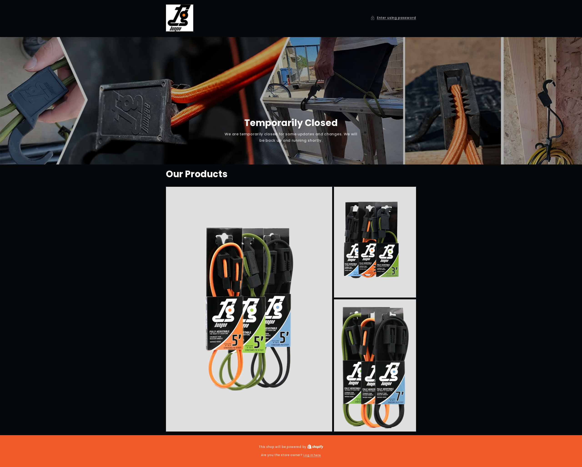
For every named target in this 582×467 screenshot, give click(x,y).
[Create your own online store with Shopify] (315, 447)
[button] (393, 18)
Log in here (312, 455)
